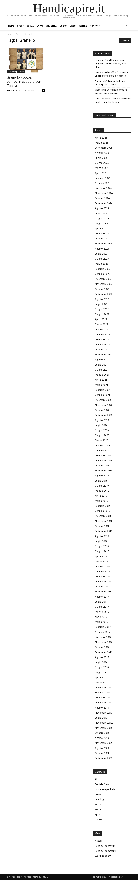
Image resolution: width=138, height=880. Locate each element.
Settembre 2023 (103, 243)
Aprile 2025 (101, 173)
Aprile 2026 (101, 137)
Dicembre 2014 (103, 697)
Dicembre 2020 (103, 399)
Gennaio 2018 (102, 571)
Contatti (95, 26)
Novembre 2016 (104, 642)
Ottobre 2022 (102, 289)
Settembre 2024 (103, 203)
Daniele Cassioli (103, 784)
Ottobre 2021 (102, 349)
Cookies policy (116, 876)
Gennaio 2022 (102, 334)
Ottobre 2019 (102, 465)
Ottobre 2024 (102, 198)
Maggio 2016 (102, 672)
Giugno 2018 (102, 546)
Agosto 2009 (102, 748)
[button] (127, 26)
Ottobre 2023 (102, 238)
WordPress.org (103, 855)
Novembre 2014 (104, 702)
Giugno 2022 (102, 309)
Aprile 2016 (101, 677)
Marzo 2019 (101, 500)
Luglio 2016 (101, 662)
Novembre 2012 (104, 722)
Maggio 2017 (102, 611)
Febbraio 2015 (103, 692)
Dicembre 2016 (103, 637)
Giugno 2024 (102, 218)
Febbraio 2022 (103, 329)
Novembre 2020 (104, 405)
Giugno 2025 (102, 162)
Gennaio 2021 (102, 394)
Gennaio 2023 (102, 273)
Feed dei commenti (105, 850)
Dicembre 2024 (103, 188)
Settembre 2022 (103, 294)
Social (30, 26)
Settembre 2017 (103, 591)
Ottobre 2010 (102, 732)
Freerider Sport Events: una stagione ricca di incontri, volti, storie (110, 63)
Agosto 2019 (102, 475)
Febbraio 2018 (103, 566)
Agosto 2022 (102, 299)
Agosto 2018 (102, 536)
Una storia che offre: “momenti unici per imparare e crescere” (111, 74)
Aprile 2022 (101, 319)
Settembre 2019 (103, 470)
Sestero (83, 26)
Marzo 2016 (101, 682)
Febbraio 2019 (103, 505)
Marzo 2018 (101, 561)
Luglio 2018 (101, 541)
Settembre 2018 (103, 531)
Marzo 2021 (101, 384)
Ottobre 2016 (102, 647)
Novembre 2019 (104, 460)
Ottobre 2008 (102, 753)
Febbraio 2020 (103, 445)
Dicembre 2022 (103, 278)
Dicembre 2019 (103, 455)
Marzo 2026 (101, 142)
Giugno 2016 (102, 667)
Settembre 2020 (103, 415)
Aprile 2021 (101, 379)
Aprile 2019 (101, 495)
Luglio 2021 (101, 364)
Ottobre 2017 (102, 586)
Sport (20, 26)
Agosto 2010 (102, 737)
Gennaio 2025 (102, 183)
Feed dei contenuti (105, 845)
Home (11, 26)
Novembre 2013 (104, 712)
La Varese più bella (47, 26)
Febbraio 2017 (103, 626)
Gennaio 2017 (102, 632)
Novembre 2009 (104, 742)
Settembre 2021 (103, 354)
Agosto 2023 (102, 248)
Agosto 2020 (102, 420)
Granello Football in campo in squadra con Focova (24, 81)
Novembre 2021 (104, 344)
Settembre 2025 (103, 147)
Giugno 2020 (102, 430)
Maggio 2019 (102, 490)
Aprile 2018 (101, 556)
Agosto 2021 (102, 359)
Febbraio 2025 (103, 178)
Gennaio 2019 (102, 510)
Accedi (98, 840)
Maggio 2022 (102, 314)
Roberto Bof (12, 90)
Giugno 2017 (102, 606)
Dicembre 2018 (103, 516)
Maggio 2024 (102, 223)
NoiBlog (99, 799)
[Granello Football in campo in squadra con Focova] (26, 59)
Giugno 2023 (102, 258)
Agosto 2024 (102, 208)
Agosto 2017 (102, 596)
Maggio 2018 (102, 551)
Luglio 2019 (101, 480)
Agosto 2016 (102, 657)
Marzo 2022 (101, 324)
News (98, 794)
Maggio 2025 (102, 167)
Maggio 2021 (102, 374)
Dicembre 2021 (103, 339)
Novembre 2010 (104, 727)
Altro (97, 779)
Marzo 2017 (101, 621)
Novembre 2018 (104, 521)
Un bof (63, 26)
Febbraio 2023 (103, 268)
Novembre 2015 (104, 687)
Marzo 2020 (101, 440)
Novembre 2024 (104, 193)
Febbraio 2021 (103, 389)
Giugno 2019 (102, 485)
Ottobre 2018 (102, 526)
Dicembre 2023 (103, 233)
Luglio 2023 (101, 253)
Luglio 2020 (101, 425)
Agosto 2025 (102, 152)
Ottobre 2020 (102, 410)
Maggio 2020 (102, 435)
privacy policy (99, 876)
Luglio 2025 (101, 157)
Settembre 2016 (103, 652)
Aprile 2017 (101, 616)
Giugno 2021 (102, 369)
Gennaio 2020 (102, 450)
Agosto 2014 (102, 707)
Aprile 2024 (101, 228)
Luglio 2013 (101, 717)
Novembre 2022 (104, 283)
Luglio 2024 (101, 213)
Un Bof (99, 819)
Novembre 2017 (104, 581)
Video (73, 26)
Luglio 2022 (101, 304)
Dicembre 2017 (103, 576)
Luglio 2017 (101, 601)
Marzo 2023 (101, 263)
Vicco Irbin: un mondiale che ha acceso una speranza (111, 91)
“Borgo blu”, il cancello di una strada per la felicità (110, 83)
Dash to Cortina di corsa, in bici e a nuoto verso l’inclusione (113, 100)
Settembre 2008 (103, 758)
